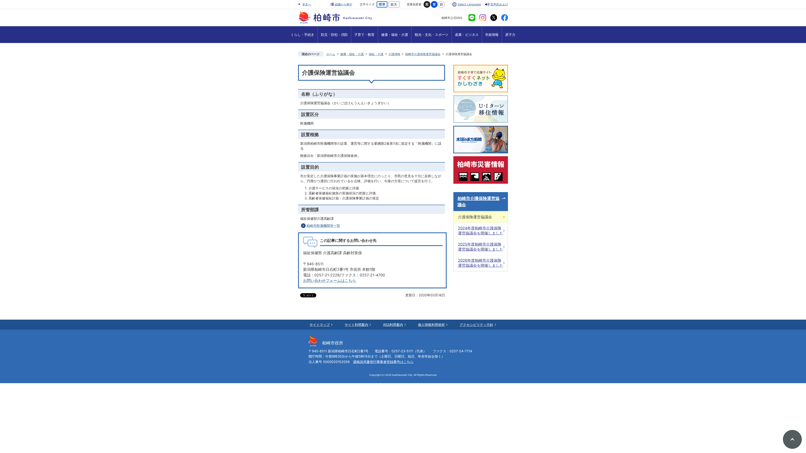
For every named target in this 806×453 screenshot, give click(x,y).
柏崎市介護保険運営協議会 (423, 54)
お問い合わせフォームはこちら (329, 280)
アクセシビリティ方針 (476, 325)
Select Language (469, 4)
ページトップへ (792, 439)
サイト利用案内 (356, 325)
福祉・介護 (376, 54)
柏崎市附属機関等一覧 (323, 226)
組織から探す (343, 4)
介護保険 (394, 54)
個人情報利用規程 (431, 325)
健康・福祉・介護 (352, 54)
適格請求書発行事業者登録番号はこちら (383, 362)
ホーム (330, 54)
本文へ (306, 4)
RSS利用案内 (393, 325)
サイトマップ (320, 325)
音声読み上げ (499, 4)
